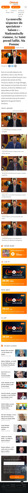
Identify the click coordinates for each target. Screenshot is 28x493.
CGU (17, 485)
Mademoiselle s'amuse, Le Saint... (14, 10)
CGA (20, 485)
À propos (3, 485)
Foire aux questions (13, 485)
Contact (8, 485)
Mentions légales (24, 485)
